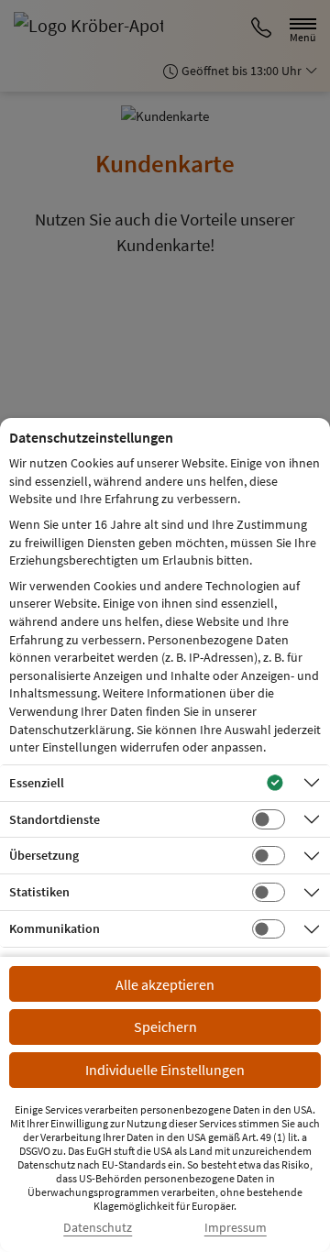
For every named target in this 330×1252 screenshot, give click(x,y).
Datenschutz (97, 1228)
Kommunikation (54, 928)
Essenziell (36, 782)
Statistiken (39, 892)
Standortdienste (54, 819)
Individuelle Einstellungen (165, 1069)
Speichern (165, 1026)
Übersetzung (44, 855)
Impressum (235, 1228)
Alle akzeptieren (165, 984)
